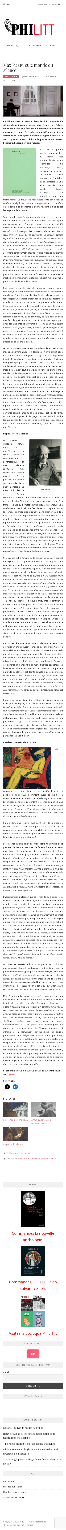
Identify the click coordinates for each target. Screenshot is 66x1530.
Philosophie (11, 76)
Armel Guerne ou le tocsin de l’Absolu (41, 1121)
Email (6, 1372)
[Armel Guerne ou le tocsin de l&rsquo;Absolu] (43, 1109)
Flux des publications (13, 1486)
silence (52, 1158)
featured (24, 1158)
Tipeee (11, 1074)
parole (44, 1158)
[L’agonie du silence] (15, 1134)
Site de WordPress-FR (13, 1497)
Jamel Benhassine (31, 76)
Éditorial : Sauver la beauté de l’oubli (23, 1427)
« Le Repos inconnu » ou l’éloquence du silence (29, 1443)
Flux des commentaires (14, 1492)
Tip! (33, 1353)
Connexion (8, 1481)
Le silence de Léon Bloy (15, 1119)
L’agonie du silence (13, 1144)
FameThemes (27, 1525)
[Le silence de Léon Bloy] (15, 1109)
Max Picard (35, 1158)
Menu (9, 4)
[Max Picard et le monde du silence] (33, 100)
